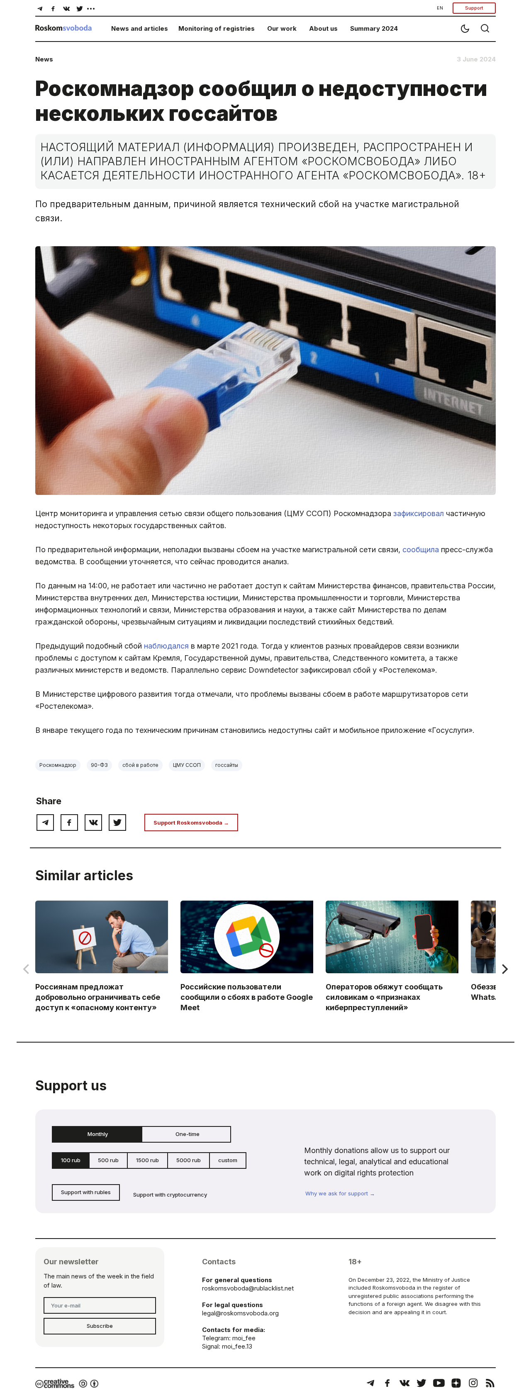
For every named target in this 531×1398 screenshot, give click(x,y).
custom (227, 1160)
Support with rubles (86, 1192)
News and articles (139, 28)
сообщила (420, 549)
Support (474, 8)
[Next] (504, 969)
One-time (187, 1134)
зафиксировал (418, 513)
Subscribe (100, 1325)
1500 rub (147, 1160)
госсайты (226, 765)
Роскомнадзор (57, 765)
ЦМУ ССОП (187, 765)
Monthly (98, 1134)
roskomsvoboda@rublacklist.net (248, 1288)
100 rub (70, 1160)
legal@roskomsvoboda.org (240, 1313)
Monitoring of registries (216, 28)
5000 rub (188, 1160)
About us (323, 28)
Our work (282, 28)
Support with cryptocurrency (170, 1194)
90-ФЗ (99, 765)
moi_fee (244, 1338)
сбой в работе (140, 765)
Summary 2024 (374, 28)
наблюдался (166, 645)
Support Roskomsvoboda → (191, 822)
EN (440, 8)
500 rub (108, 1160)
